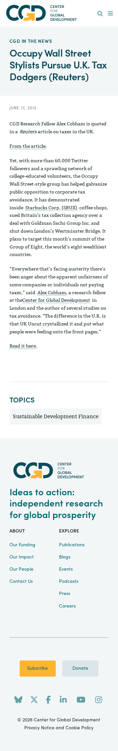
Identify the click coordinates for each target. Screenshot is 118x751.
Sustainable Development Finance (55, 416)
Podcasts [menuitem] (68, 581)
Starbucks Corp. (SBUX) (51, 208)
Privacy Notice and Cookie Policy (58, 728)
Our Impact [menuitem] (22, 557)
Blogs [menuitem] (64, 557)
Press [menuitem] (64, 593)
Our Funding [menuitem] (22, 545)
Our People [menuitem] (21, 569)
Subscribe (37, 668)
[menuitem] (100, 14)
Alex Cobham (51, 293)
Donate (80, 668)
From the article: (28, 146)
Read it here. (23, 346)
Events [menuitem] (66, 569)
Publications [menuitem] (72, 545)
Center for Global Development (56, 300)
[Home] (59, 13)
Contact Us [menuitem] (21, 581)
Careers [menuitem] (67, 606)
